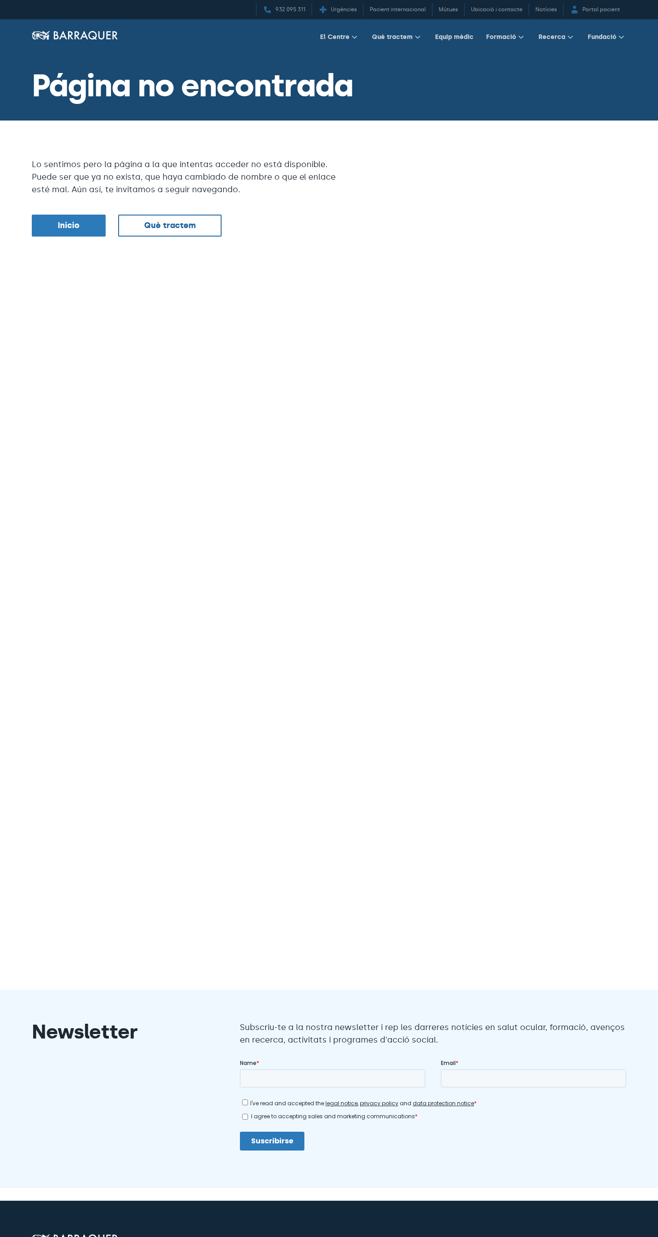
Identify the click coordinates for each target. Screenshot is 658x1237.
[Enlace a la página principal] (75, 35)
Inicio (69, 225)
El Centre (335, 37)
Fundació (602, 37)
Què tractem (392, 37)
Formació (501, 37)
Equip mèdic (454, 37)
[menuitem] (339, 38)
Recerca (551, 37)
